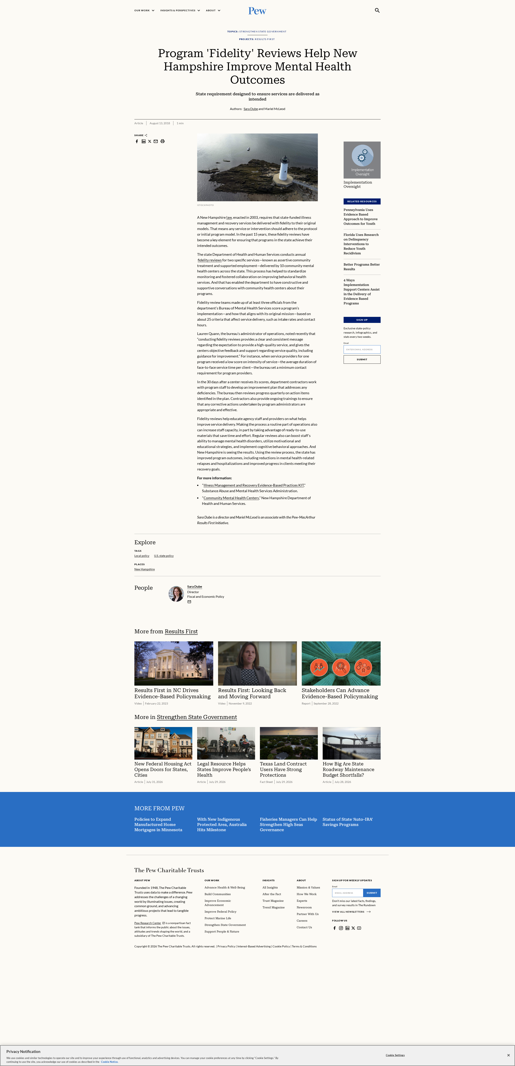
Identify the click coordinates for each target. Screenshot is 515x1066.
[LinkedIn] (347, 928)
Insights (269, 880)
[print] (162, 141)
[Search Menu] (377, 10)
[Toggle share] (378, 130)
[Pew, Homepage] (257, 10)
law (229, 217)
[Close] (508, 1055)
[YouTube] (359, 928)
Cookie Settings (395, 1055)
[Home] (169, 870)
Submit (362, 359)
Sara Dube (194, 586)
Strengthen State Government (197, 717)
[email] (155, 141)
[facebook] (136, 141)
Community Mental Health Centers (231, 498)
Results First (181, 631)
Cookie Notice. (109, 1061)
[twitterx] (149, 141)
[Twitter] (353, 928)
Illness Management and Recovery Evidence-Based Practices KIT (254, 485)
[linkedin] (143, 141)
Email (346, 343)
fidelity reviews (210, 260)
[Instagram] (341, 928)
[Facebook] (334, 928)
